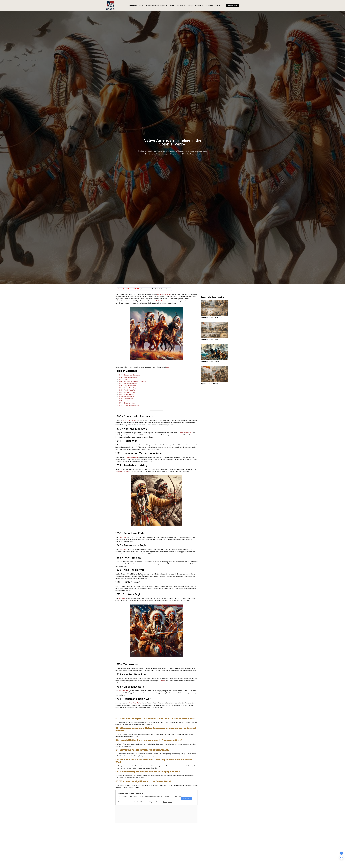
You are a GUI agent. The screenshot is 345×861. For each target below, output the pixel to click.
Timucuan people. (185, 433)
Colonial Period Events (210, 361)
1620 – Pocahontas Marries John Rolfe (132, 381)
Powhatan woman (132, 457)
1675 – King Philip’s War (127, 392)
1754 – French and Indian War (129, 405)
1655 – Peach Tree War (127, 390)
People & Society (194, 6)
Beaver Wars (123, 549)
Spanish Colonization (209, 383)
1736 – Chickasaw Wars (127, 403)
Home (120, 289)
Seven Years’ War (135, 703)
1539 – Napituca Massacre (128, 377)
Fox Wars (122, 598)
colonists (187, 564)
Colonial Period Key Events (212, 317)
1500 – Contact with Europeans (129, 375)
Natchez (162, 681)
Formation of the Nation (155, 6)
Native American (162, 301)
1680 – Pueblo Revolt (126, 394)
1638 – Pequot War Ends (127, 386)
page (168, 367)
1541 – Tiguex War (125, 379)
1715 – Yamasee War (126, 399)
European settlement (164, 294)
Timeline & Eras (135, 6)
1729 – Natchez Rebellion (127, 401)
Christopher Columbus (130, 420)
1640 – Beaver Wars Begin (128, 388)
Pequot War (123, 537)
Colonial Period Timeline (210, 339)
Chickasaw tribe (124, 691)
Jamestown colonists (122, 471)
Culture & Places (212, 6)
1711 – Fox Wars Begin (126, 396)
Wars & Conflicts (176, 6)
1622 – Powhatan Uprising (128, 383)
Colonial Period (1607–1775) (131, 289)
